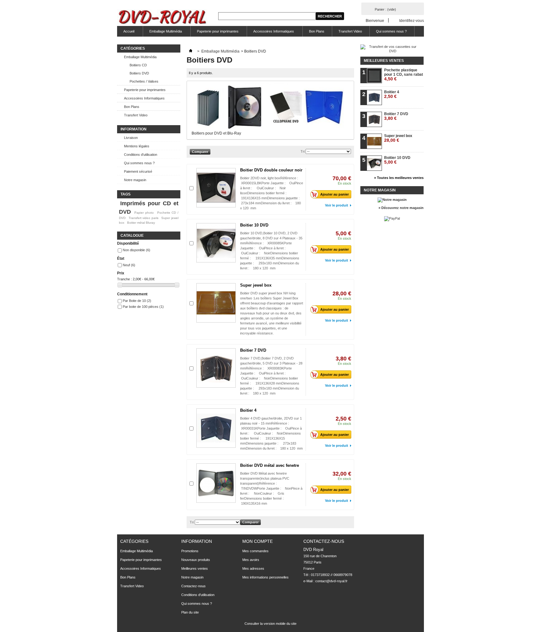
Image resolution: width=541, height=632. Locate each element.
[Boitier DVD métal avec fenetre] (216, 483)
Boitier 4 (248, 410)
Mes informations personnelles (265, 577)
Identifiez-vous (411, 20)
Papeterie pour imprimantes (215, 33)
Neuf (129, 265)
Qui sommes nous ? (391, 31)
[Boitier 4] (216, 428)
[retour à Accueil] (191, 51)
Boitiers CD (138, 65)
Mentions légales (136, 146)
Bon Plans (316, 31)
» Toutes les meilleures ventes (399, 178)
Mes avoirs (250, 560)
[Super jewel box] (216, 303)
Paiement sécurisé (138, 171)
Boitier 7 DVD (253, 350)
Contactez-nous (193, 586)
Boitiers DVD (139, 73)
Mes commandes (255, 551)
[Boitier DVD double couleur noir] (216, 187)
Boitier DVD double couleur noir (271, 170)
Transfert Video (350, 31)
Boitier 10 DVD (254, 225)
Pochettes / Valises (144, 81)
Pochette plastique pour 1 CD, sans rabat (403, 74)
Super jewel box (255, 285)
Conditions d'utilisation (140, 154)
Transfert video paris (143, 218)
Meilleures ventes (384, 61)
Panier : (385, 9)
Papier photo (144, 212)
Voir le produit (336, 205)
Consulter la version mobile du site (270, 623)
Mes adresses (253, 568)
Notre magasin (135, 180)
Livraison (131, 138)
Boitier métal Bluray (141, 222)
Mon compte (257, 541)
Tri (303, 151)
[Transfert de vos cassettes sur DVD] (390, 51)
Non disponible (136, 250)
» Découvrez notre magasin (401, 208)
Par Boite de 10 (137, 301)
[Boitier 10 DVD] (216, 242)
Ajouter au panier (334, 194)
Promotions (189, 551)
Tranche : (124, 279)
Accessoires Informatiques (270, 33)
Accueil (125, 33)
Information (134, 129)
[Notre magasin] (392, 199)
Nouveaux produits (195, 560)
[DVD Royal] (163, 17)
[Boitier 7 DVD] (216, 368)
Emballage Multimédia (162, 33)
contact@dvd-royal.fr (331, 581)
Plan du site (190, 612)
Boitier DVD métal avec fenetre (269, 465)
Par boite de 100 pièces (143, 306)
